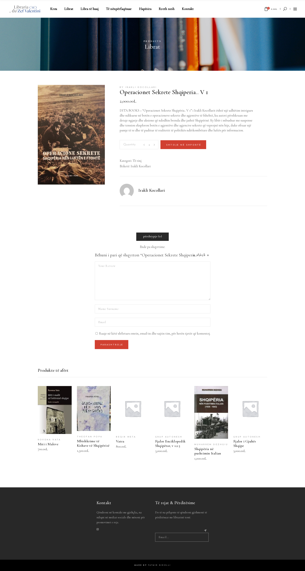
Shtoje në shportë (183, 145)
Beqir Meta (126, 437)
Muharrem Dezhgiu (211, 445)
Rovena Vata (49, 440)
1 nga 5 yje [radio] (194, 255)
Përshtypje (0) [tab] (152, 236)
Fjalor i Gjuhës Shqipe (244, 443)
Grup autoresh (169, 437)
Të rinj (137, 161)
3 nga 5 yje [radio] (201, 255)
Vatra (120, 441)
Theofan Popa (89, 437)
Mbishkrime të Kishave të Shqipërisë (93, 443)
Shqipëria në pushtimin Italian (207, 451)
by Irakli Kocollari (138, 87)
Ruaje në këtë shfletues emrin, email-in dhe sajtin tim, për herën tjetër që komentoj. (154, 333)
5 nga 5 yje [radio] (208, 255)
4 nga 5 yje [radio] (205, 255)
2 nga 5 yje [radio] (198, 255)
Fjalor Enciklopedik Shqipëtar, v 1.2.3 (170, 443)
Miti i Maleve (48, 444)
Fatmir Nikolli (159, 565)
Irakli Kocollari (141, 166)
